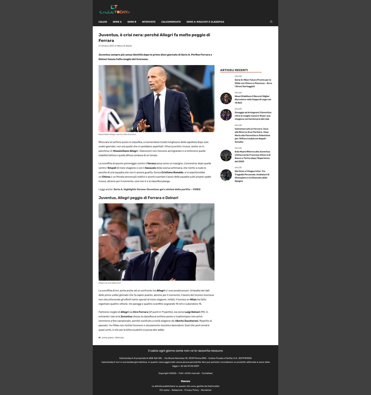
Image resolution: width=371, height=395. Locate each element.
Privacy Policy (191, 390)
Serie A (117, 21)
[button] (271, 22)
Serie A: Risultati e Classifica (205, 21)
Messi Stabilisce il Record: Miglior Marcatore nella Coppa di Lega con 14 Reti (253, 99)
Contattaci (207, 373)
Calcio (103, 21)
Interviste (149, 21)
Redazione (177, 390)
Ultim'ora (119, 337)
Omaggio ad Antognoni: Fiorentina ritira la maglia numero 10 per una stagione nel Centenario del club (253, 115)
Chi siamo (165, 390)
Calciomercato (171, 21)
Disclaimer (206, 390)
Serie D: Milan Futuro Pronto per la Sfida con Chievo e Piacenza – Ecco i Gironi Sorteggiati (253, 83)
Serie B (131, 21)
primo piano (108, 337)
